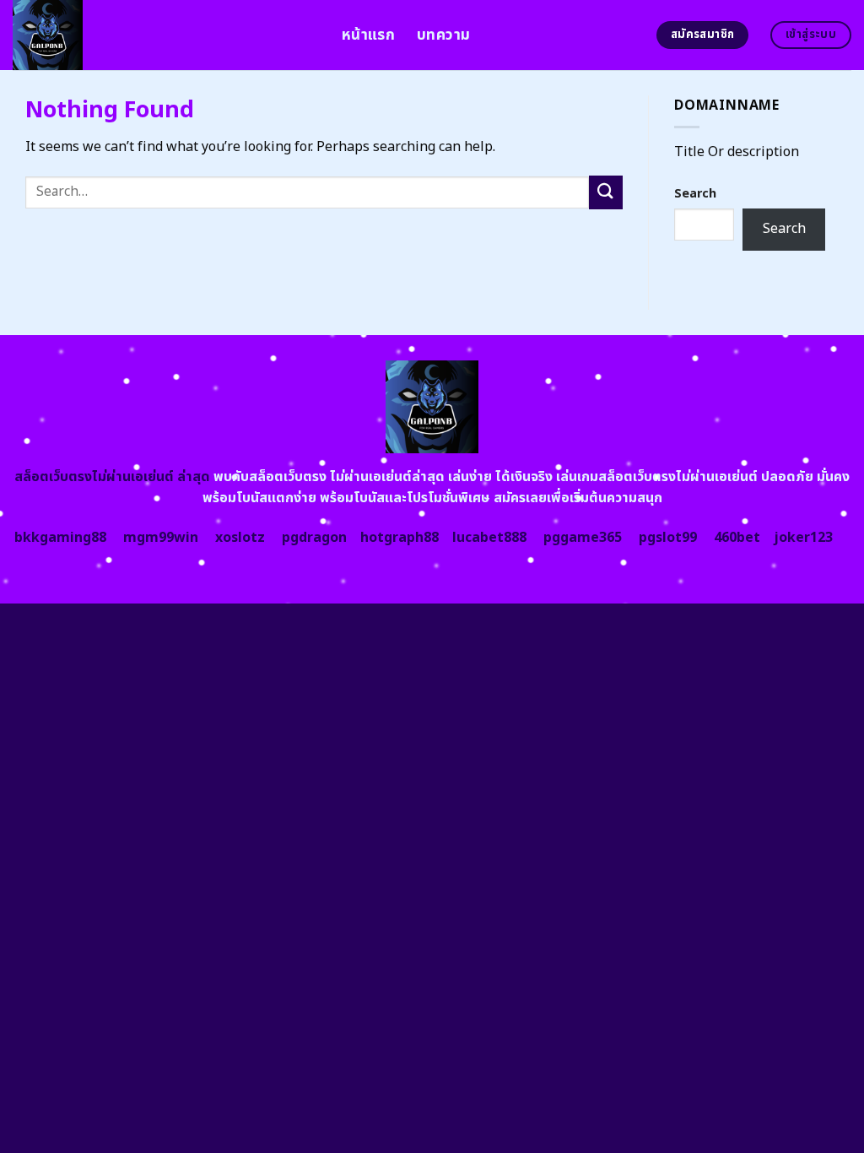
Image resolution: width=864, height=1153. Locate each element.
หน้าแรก (368, 35)
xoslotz (240, 538)
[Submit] (606, 192)
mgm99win (160, 538)
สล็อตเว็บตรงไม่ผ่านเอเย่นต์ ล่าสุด (112, 477)
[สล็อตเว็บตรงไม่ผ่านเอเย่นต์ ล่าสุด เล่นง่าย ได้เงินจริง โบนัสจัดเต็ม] (164, 35)
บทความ (443, 35)
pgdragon (314, 538)
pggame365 (582, 538)
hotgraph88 (399, 538)
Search (695, 194)
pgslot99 (668, 538)
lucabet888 (489, 538)
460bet (737, 538)
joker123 (803, 538)
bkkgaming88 (60, 538)
